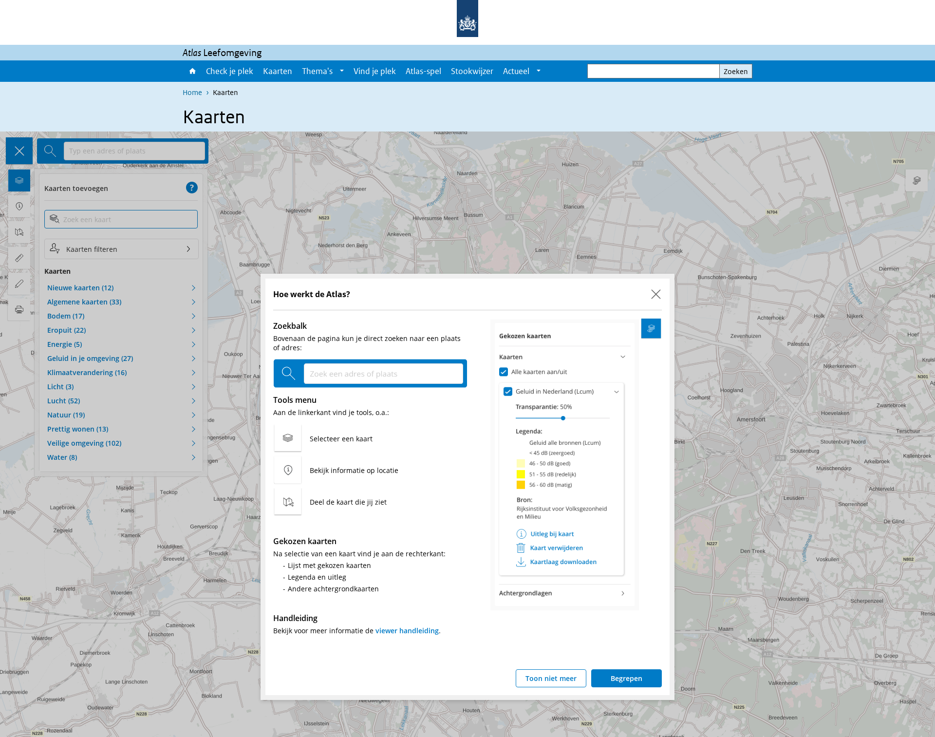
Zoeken (736, 71)
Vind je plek (375, 71)
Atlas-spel (423, 71)
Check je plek (229, 71)
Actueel (516, 71)
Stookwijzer (472, 71)
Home (192, 71)
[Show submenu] (342, 71)
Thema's (317, 71)
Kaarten (277, 71)
